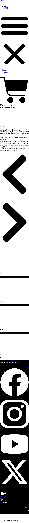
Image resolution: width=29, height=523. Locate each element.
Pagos (2, 504)
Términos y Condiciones (4, 502)
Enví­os (2, 503)
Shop (2, 69)
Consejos (3, 105)
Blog (2, 497)
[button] (14, 40)
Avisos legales (3, 505)
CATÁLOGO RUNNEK (6, 7)
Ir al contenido (2, 0)
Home (0, 105)
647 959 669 (27, 513)
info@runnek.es (27, 512)
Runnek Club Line (3, 493)
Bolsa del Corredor (6, 72)
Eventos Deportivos (5, 6)
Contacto (3, 73)
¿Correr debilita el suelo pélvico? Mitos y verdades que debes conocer (14, 360)
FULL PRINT (5, 71)
